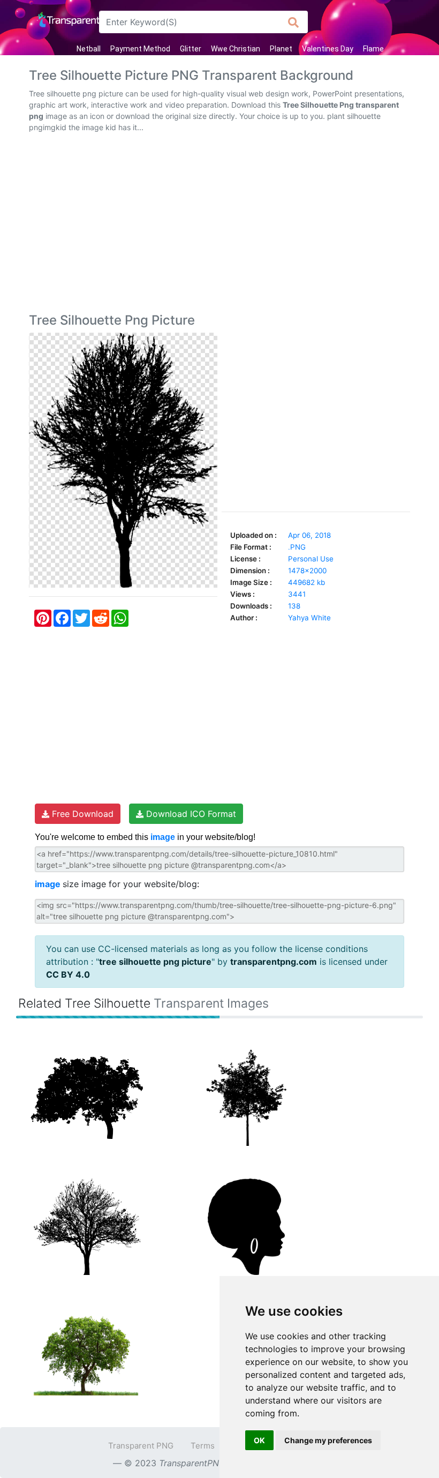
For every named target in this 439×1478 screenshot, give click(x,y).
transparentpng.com (273, 961)
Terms (203, 1446)
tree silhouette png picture (155, 961)
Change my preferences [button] (328, 1440)
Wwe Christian (235, 48)
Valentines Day (327, 48)
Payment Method (140, 48)
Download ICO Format (189, 813)
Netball (89, 48)
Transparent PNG (140, 1446)
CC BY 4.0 (68, 974)
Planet (281, 48)
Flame (373, 48)
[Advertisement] (219, 225)
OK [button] (259, 1440)
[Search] (293, 22)
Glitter (190, 48)
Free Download (81, 813)
